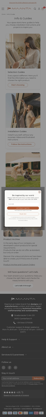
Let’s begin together (23, 208)
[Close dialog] (39, 192)
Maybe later (23, 214)
